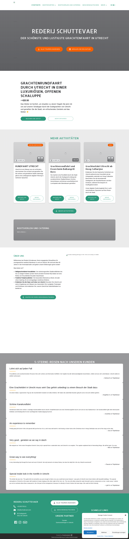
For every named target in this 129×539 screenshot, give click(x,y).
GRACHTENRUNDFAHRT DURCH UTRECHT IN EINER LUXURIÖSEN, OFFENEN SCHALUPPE (44, 89)
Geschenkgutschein (90, 5)
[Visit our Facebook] (15, 522)
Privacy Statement (109, 536)
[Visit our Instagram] (20, 522)
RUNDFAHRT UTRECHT (27, 166)
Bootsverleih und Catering (69, 5)
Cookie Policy (100, 536)
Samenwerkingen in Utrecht (64, 522)
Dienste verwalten (88, 527)
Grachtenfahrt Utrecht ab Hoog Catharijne (99, 167)
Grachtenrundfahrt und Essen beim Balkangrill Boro (62, 169)
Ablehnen (104, 532)
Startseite (36, 5)
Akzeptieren (90, 532)
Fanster (64, 520)
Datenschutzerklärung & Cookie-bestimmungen (64, 537)
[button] (125, 515)
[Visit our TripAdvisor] (25, 522)
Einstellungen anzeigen (118, 532)
